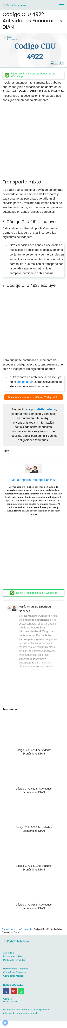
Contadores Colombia (14, 972)
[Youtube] (14, 991)
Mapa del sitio (10, 1001)
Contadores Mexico (13, 975)
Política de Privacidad (14, 960)
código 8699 (25, 381)
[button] (33, 397)
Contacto (8, 999)
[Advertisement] (33, 139)
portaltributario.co (43, 409)
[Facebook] (6, 991)
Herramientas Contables (15, 968)
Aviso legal (8, 952)
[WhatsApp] (21, 991)
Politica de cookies (12, 956)
